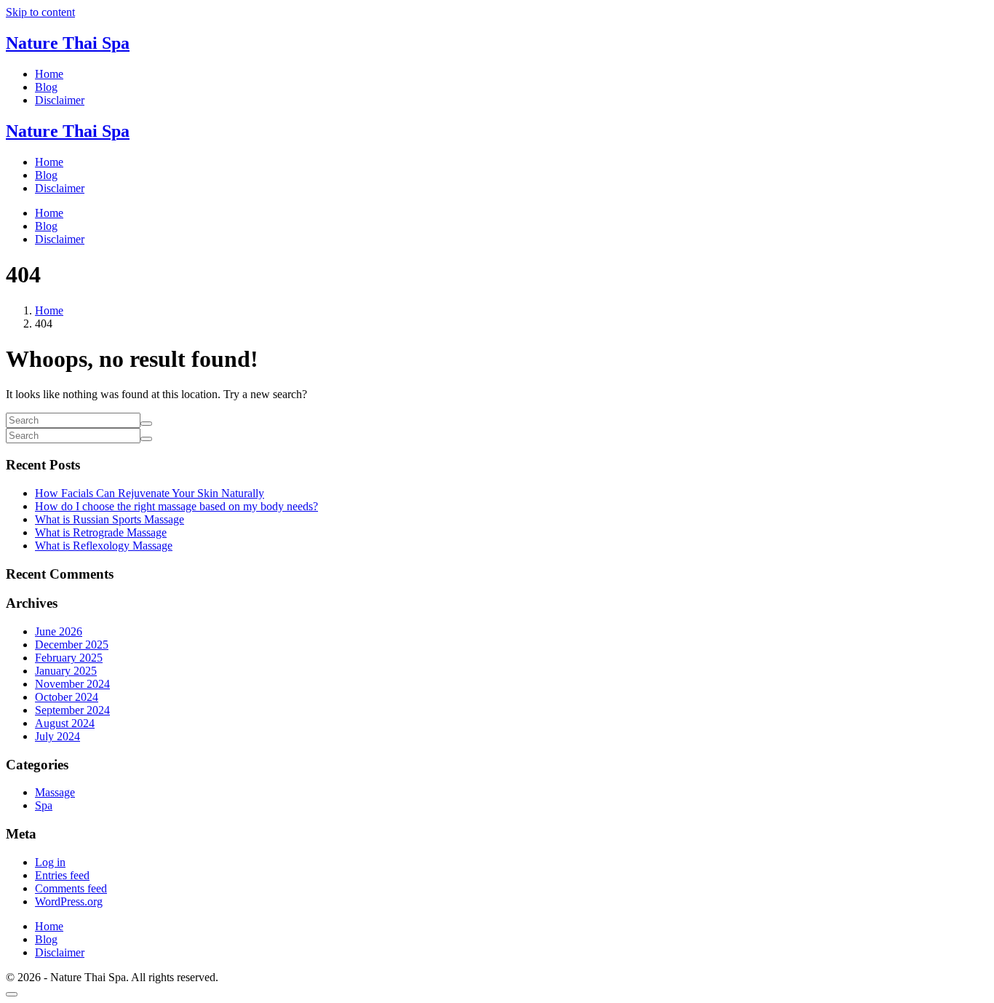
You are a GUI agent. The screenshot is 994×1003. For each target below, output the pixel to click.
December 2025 (71, 644)
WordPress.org (69, 901)
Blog (46, 175)
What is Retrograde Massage (101, 532)
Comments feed (71, 888)
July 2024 (57, 736)
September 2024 (72, 710)
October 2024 (66, 697)
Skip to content (40, 12)
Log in (50, 862)
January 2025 (66, 671)
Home (49, 162)
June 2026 (58, 631)
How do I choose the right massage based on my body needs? (176, 506)
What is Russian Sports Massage (109, 519)
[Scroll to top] (11, 994)
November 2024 (72, 684)
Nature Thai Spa (68, 42)
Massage (55, 792)
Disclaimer (59, 188)
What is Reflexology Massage (103, 545)
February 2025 (69, 657)
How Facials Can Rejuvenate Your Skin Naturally (149, 493)
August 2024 (65, 723)
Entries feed (62, 875)
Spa (43, 805)
